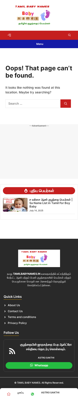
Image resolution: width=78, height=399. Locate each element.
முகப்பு (20, 392)
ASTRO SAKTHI (50, 392)
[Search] (65, 103)
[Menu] (9, 35)
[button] (69, 35)
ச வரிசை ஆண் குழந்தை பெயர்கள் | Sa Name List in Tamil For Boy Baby (51, 203)
